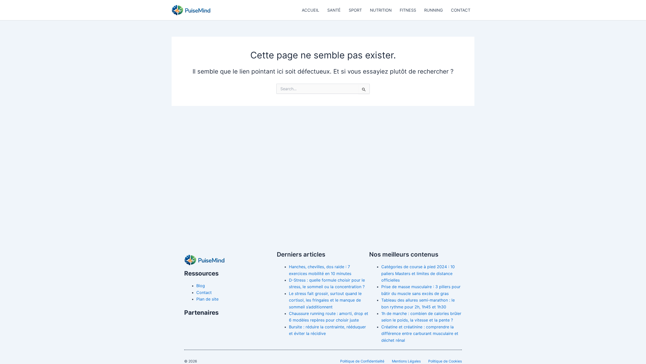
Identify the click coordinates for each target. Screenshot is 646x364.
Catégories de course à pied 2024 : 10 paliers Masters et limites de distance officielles (418, 273)
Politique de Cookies (445, 361)
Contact (460, 10)
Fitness (408, 10)
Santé (334, 10)
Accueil (310, 10)
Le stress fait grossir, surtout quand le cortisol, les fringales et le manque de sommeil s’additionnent (325, 300)
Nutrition (381, 10)
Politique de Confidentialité (362, 361)
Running (433, 10)
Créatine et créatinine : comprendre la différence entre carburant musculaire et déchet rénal (419, 333)
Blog (200, 285)
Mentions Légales (406, 361)
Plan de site (207, 299)
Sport (355, 10)
